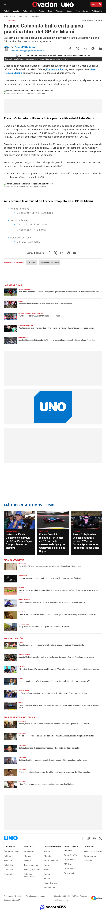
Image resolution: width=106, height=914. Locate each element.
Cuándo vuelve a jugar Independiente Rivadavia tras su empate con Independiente (51, 645)
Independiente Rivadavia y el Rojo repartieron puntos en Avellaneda (45, 304)
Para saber (22, 563)
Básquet (59, 11)
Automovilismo (29, 11)
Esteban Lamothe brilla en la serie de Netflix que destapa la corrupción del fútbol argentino (54, 772)
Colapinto (32, 263)
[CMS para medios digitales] (53, 907)
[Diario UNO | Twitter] (100, 838)
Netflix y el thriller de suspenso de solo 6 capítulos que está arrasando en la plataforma (52, 760)
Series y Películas (32, 869)
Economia (8, 874)
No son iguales (23, 624)
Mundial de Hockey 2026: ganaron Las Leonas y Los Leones (42, 316)
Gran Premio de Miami (50, 263)
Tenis (50, 11)
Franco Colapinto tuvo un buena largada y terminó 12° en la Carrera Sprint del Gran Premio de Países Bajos (86, 541)
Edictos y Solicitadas (29, 875)
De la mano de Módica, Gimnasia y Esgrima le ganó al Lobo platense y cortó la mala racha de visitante (58, 292)
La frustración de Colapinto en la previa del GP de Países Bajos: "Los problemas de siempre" (19, 541)
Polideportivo (97, 11)
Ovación (13, 16)
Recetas (27, 860)
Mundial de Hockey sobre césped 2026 (31, 313)
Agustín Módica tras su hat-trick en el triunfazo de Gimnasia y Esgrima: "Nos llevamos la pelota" (56, 657)
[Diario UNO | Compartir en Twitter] (77, 48)
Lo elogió (21, 666)
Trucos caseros (31, 865)
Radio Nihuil (69, 859)
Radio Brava (69, 868)
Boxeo (69, 11)
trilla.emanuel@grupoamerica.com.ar (28, 50)
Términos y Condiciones (35, 896)
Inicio (6, 16)
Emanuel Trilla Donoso (25, 47)
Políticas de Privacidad (13, 896)
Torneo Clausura (24, 289)
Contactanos (90, 856)
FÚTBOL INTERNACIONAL (25, 325)
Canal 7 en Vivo (71, 855)
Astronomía (22, 575)
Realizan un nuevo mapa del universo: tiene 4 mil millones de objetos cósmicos (49, 578)
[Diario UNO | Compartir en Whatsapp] (92, 48)
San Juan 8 (69, 873)
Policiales (8, 865)
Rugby (41, 11)
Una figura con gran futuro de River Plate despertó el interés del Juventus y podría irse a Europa (56, 328)
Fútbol (6, 11)
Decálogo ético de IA (12, 900)
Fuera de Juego (81, 11)
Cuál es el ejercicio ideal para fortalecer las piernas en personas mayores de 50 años (51, 602)
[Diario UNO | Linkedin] (94, 838)
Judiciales (8, 869)
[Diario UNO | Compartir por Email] (85, 48)
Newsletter (89, 860)
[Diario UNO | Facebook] (82, 838)
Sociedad (8, 860)
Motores (27, 856)
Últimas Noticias (11, 851)
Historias (21, 612)
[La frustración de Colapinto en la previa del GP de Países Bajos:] (19, 520)
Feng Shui (21, 588)
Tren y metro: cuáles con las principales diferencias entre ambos (43, 627)
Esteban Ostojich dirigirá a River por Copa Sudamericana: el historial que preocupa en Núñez (55, 681)
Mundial (16, 11)
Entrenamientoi (24, 600)
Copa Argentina (23, 337)
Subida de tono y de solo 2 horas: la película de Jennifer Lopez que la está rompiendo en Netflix (56, 736)
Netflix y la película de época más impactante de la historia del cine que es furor (49, 748)
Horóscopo (29, 851)
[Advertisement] (53, 105)
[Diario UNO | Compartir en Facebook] (70, 48)
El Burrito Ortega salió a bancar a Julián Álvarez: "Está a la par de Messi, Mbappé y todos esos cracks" (58, 669)
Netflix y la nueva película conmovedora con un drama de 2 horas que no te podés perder (53, 724)
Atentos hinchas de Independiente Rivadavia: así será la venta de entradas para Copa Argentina (56, 340)
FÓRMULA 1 (43, 531)
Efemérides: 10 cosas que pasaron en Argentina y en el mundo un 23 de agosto (49, 566)
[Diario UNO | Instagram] (88, 838)
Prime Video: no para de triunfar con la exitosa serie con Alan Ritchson (46, 784)
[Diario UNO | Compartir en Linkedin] (100, 48)
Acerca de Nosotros (93, 851)
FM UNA (67, 864)
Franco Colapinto (55, 69)
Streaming (22, 721)
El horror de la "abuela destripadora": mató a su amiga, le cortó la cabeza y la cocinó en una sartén (57, 614)
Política (7, 856)
